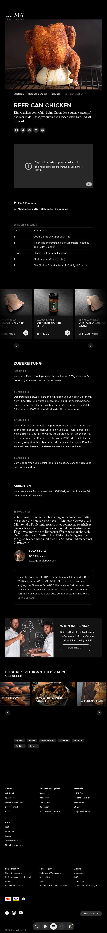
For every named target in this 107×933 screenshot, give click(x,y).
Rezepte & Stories (37, 94)
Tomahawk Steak (13, 841)
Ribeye (8, 836)
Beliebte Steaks (12, 807)
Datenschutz (79, 881)
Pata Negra (79, 802)
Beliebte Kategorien (50, 789)
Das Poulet (20, 397)
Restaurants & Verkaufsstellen (53, 886)
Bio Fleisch (44, 807)
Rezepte (55, 94)
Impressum (79, 873)
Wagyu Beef (45, 802)
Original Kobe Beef (82, 812)
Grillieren (64, 740)
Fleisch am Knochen (14, 802)
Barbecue (78, 740)
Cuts (7, 822)
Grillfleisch (9, 793)
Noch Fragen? (46, 869)
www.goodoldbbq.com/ (42, 560)
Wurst (8, 812)
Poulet (32, 740)
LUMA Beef (79, 793)
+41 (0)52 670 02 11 (14, 886)
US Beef (77, 807)
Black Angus (45, 798)
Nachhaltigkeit (46, 877)
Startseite (19, 94)
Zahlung (77, 869)
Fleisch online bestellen (50, 812)
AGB (76, 877)
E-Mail (8, 881)
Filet (7, 827)
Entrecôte (9, 831)
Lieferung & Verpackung (50, 873)
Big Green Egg (47, 740)
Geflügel (19, 746)
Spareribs (9, 798)
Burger (42, 793)
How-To (19, 740)
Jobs (42, 881)
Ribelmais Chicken (82, 798)
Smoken (33, 746)
